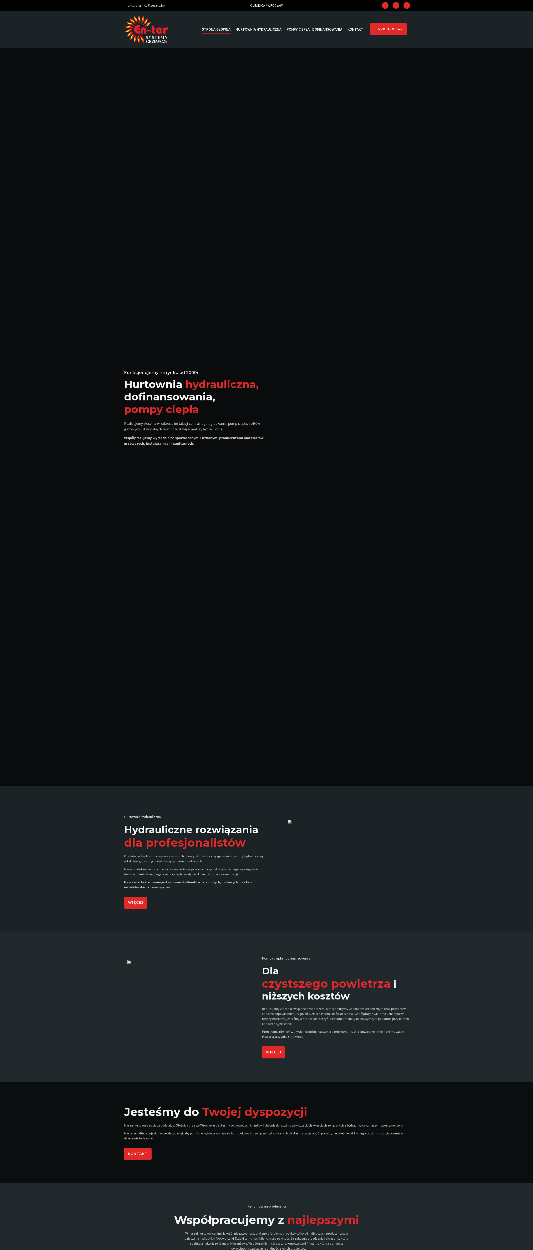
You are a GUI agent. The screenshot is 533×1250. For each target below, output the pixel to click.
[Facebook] (385, 5)
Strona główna (216, 29)
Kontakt (355, 29)
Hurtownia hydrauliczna (258, 29)
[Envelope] (406, 5)
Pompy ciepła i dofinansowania (314, 29)
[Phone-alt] (396, 5)
